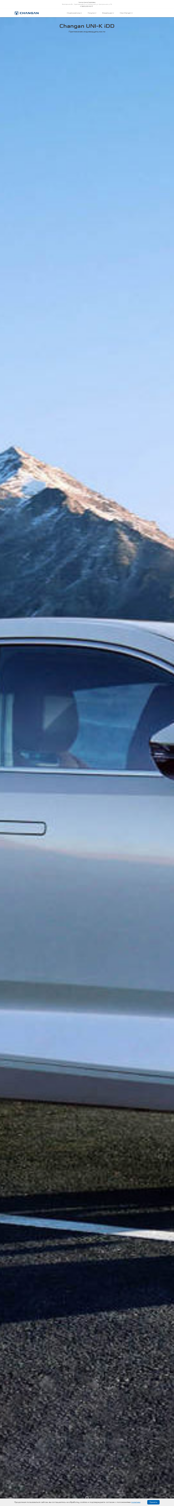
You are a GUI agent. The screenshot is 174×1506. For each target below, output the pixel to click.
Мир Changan (125, 13)
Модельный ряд (74, 13)
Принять (153, 1502)
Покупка (91, 13)
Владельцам (107, 13)
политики (135, 1502)
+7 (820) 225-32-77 (86, 6)
